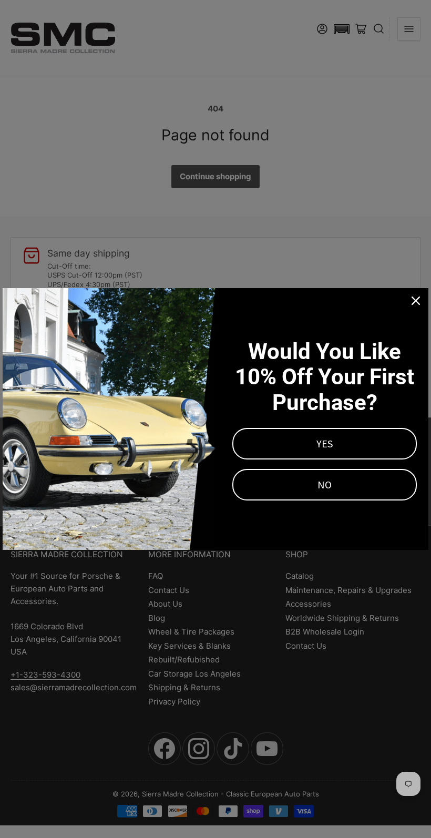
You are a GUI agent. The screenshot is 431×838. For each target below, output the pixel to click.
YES (324, 443)
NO (324, 484)
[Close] (415, 300)
